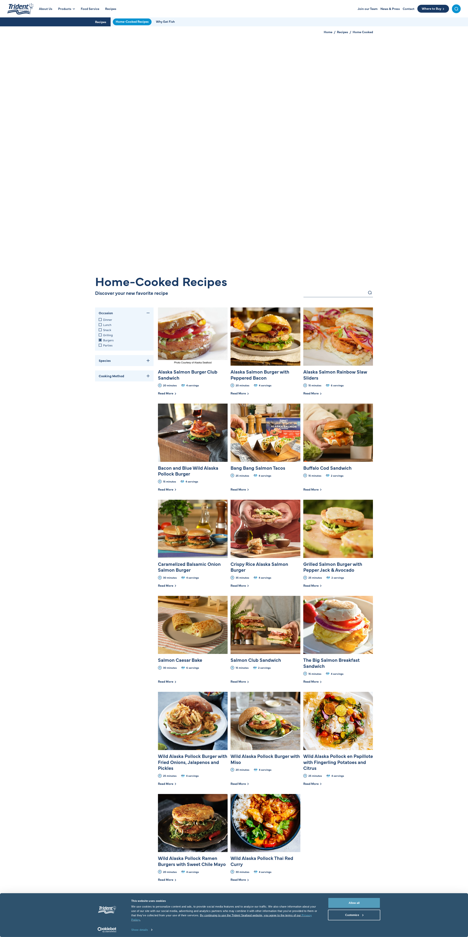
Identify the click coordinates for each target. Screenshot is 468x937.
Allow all (354, 902)
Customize (352, 914)
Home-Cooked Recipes (132, 21)
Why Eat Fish (165, 21)
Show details (139, 929)
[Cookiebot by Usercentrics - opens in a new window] (107, 930)
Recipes (100, 22)
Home (328, 32)
